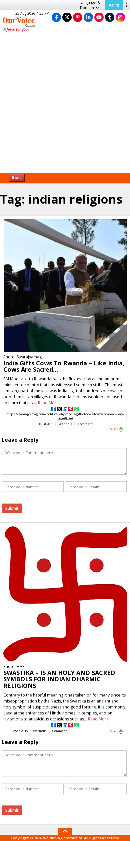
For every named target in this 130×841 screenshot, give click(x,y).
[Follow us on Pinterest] (77, 17)
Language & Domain (89, 5)
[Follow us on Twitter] (67, 17)
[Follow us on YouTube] (99, 17)
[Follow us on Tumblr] (109, 17)
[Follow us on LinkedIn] (88, 17)
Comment (85, 424)
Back (17, 178)
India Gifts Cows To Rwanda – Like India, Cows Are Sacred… (63, 366)
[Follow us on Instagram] (120, 17)
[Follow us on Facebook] (56, 17)
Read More (48, 403)
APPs (114, 5)
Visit (114, 429)
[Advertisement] (65, 104)
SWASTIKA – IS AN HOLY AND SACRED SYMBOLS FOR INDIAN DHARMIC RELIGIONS (59, 679)
